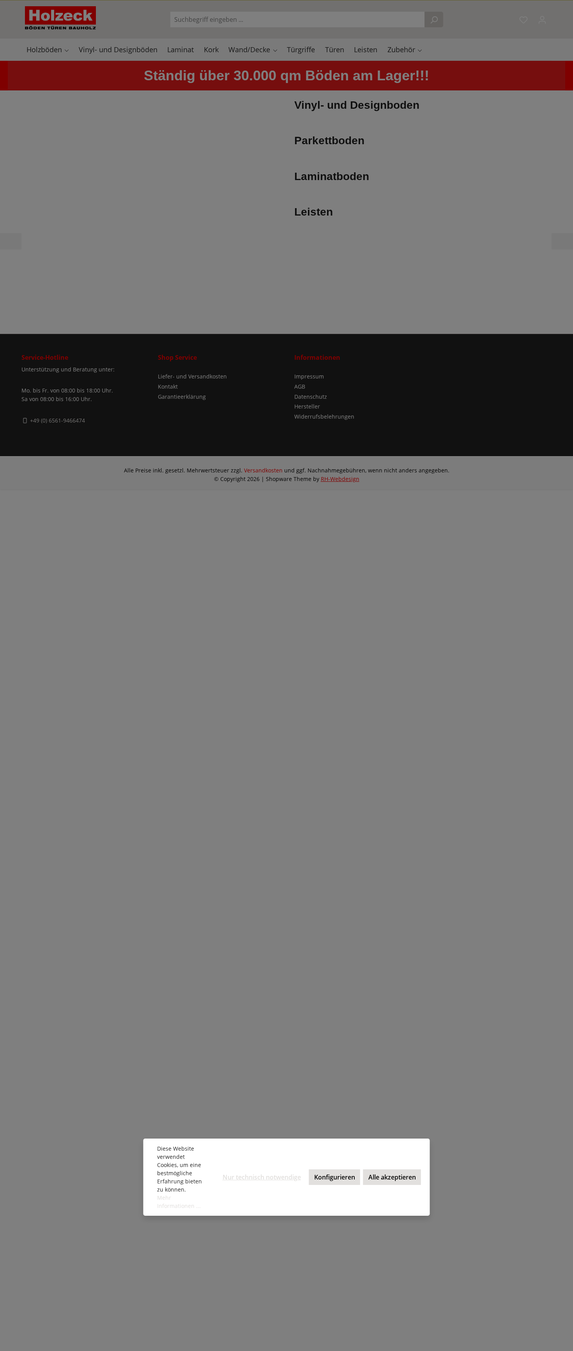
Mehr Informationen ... (179, 1202)
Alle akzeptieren (392, 1177)
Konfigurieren (334, 1177)
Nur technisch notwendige (262, 1177)
